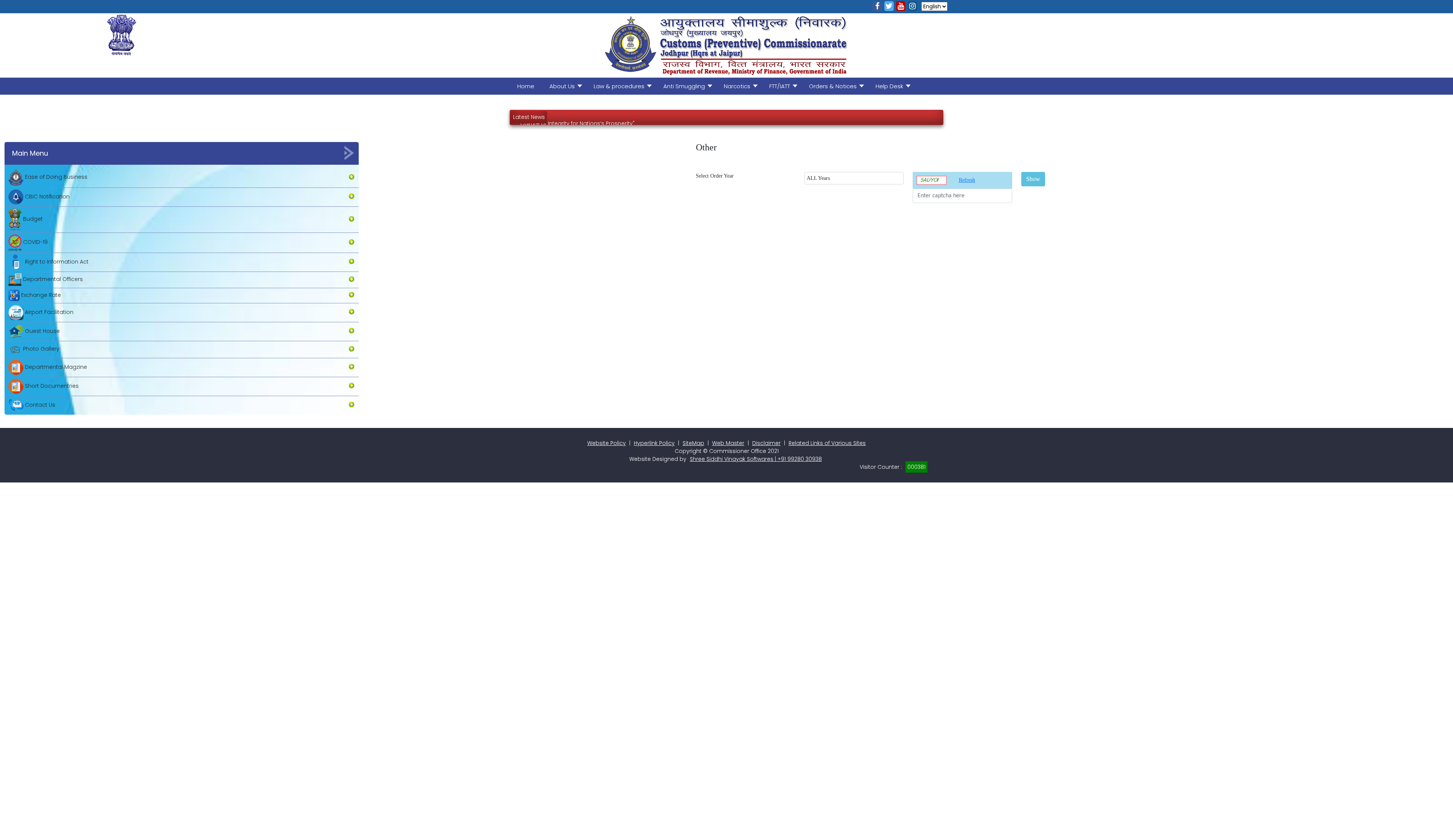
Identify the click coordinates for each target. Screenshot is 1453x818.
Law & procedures (619, 86)
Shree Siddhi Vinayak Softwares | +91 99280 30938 (756, 459)
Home (525, 86)
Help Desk (889, 86)
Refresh (967, 180)
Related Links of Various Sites (827, 443)
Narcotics (737, 86)
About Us (562, 86)
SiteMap (693, 443)
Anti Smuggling (684, 86)
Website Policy (606, 443)
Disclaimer (766, 443)
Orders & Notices (833, 86)
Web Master (728, 443)
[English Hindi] (934, 5)
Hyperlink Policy (654, 443)
